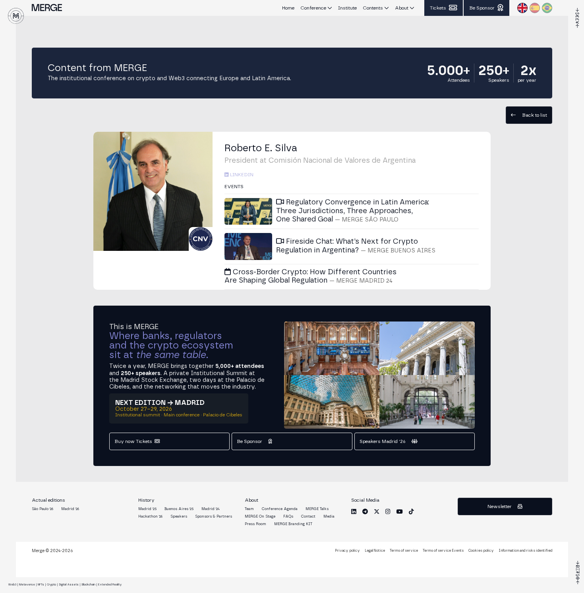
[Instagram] (388, 511)
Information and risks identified (525, 551)
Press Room (255, 524)
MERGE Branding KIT (293, 524)
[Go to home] (16, 16)
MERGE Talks (317, 509)
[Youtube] (399, 511)
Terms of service (404, 551)
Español (535, 8)
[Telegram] (365, 511)
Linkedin (241, 174)
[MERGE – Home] (47, 8)
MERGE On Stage (260, 516)
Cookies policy (481, 551)
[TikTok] (411, 511)
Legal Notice (375, 551)
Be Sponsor (482, 8)
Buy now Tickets (133, 441)
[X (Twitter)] (376, 511)
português (547, 8)
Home (288, 8)
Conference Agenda (280, 509)
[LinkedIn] (353, 511)
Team (249, 509)
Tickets (438, 8)
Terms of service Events (443, 551)
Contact (308, 516)
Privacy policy (347, 551)
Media (329, 516)
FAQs (288, 516)
